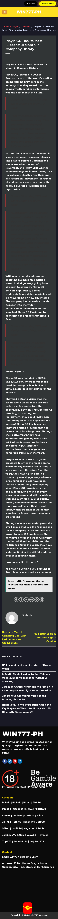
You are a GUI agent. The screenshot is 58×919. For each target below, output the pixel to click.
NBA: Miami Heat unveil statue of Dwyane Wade (27, 667)
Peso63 (6, 809)
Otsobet (18, 809)
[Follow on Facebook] (4, 761)
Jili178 (6, 822)
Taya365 (43, 835)
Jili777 (40, 815)
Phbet (27, 802)
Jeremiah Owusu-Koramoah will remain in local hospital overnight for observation (27, 688)
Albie (21, 835)
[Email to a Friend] (31, 599)
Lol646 (6, 815)
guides (26, 26)
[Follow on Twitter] (9, 761)
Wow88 (31, 835)
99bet (6, 828)
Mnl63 (29, 809)
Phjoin (29, 841)
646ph (40, 828)
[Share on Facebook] (21, 599)
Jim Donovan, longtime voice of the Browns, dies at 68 (24, 698)
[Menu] (4, 12)
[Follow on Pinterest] (15, 761)
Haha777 (28, 822)
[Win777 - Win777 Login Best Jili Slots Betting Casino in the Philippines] (29, 12)
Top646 (18, 841)
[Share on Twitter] (26, 599)
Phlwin (6, 802)
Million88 (40, 809)
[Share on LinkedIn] (41, 599)
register (30, 3)
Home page (11, 26)
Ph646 (37, 802)
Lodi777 (29, 815)
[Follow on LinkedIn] (20, 761)
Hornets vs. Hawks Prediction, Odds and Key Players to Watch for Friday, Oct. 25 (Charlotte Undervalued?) (26, 708)
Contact (21, 787)
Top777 (6, 841)
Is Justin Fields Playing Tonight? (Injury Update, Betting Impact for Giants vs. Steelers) (26, 678)
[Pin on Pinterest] (36, 599)
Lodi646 (17, 828)
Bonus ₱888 (48, 3)
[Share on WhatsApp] (16, 599)
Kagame (29, 828)
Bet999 (40, 822)
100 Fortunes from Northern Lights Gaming (44, 637)
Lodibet (17, 815)
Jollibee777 (9, 835)
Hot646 (16, 822)
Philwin (16, 802)
